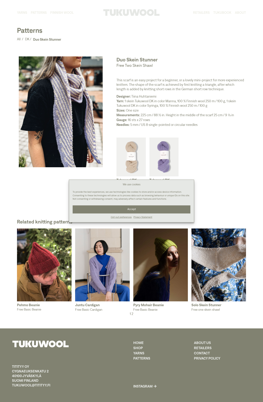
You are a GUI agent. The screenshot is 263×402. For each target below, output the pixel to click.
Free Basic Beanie (29, 309)
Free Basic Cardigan (88, 309)
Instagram (143, 386)
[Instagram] (155, 386)
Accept (131, 209)
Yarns (22, 13)
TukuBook (222, 13)
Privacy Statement (142, 217)
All (19, 39)
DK (27, 39)
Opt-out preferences (121, 217)
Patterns (39, 13)
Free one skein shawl (205, 309)
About (240, 13)
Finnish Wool (62, 13)
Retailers (201, 13)
